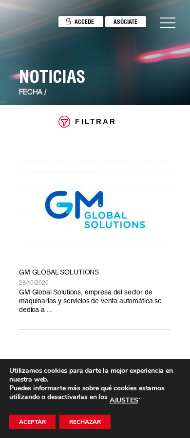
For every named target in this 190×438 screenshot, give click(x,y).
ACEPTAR (32, 422)
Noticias (52, 76)
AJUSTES (124, 400)
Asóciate (125, 21)
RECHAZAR (85, 422)
